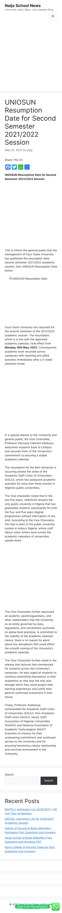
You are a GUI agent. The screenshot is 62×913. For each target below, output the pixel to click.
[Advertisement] (31, 56)
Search (9, 774)
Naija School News (23, 5)
